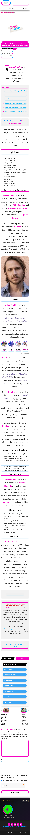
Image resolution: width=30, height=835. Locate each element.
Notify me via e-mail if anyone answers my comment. (15, 780)
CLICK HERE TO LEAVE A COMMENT (14, 594)
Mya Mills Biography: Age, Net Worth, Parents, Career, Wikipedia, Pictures (15, 99)
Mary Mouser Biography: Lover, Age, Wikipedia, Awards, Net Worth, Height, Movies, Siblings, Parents (4, 720)
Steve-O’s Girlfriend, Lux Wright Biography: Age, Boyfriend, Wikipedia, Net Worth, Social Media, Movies (15, 95)
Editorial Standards (13, 832)
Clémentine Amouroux (10, 674)
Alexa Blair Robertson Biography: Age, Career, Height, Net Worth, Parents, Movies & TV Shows (15, 103)
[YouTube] (15, 824)
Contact (27, 832)
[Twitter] (12, 824)
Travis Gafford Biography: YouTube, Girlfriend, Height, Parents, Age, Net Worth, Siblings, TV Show (15, 107)
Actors (13, 12)
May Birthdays (8, 697)
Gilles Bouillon (8, 680)
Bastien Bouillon (8, 669)
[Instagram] (18, 824)
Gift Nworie (9, 51)
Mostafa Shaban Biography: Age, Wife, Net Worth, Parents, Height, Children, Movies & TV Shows (15, 111)
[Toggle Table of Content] (9, 55)
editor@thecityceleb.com (10, 629)
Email (2, 766)
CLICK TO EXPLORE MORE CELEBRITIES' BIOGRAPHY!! (15, 645)
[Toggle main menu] (3, 8)
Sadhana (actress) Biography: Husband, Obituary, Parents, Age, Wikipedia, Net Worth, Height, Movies (25, 720)
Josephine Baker (8, 685)
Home (2, 12)
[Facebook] (9, 824)
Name (2, 759)
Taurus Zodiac (8, 702)
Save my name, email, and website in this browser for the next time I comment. (14, 776)
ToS (21, 832)
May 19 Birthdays (8, 691)
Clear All (25, 801)
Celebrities (9, 12)
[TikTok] (21, 824)
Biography (6, 12)
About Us (3, 832)
